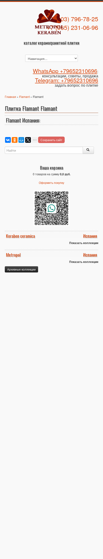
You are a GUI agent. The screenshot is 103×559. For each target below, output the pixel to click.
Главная (10, 97)
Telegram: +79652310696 (66, 80)
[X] (28, 140)
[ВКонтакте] (8, 140)
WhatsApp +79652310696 (65, 71)
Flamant (24, 97)
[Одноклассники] (14, 140)
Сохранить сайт (51, 140)
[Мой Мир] (21, 140)
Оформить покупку (51, 183)
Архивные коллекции (21, 269)
